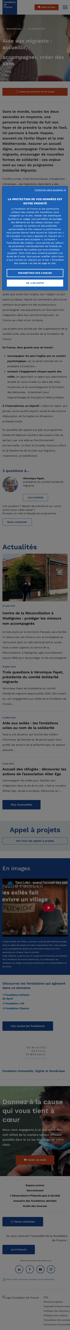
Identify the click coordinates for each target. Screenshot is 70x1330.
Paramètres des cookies (35, 273)
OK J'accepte (35, 283)
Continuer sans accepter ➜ (50, 190)
